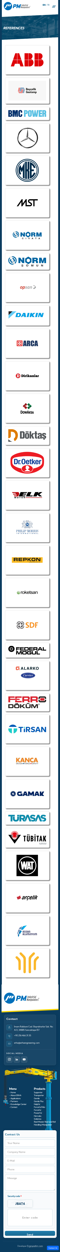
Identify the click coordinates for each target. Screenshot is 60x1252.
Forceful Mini (39, 1107)
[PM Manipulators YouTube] (24, 1059)
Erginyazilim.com (35, 1246)
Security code (15, 1196)
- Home (12, 1092)
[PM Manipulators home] (17, 6)
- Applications (14, 1098)
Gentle (37, 1098)
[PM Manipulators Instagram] (9, 1059)
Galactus (37, 1119)
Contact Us (52, 1248)
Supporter (38, 1092)
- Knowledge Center (17, 1104)
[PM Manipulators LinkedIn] (17, 1059)
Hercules (37, 1116)
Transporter (39, 1095)
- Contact (13, 1107)
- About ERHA (15, 1095)
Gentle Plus (38, 1101)
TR (48, 5)
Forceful (37, 1110)
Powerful (38, 1113)
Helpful (37, 1104)
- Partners (13, 1101)
